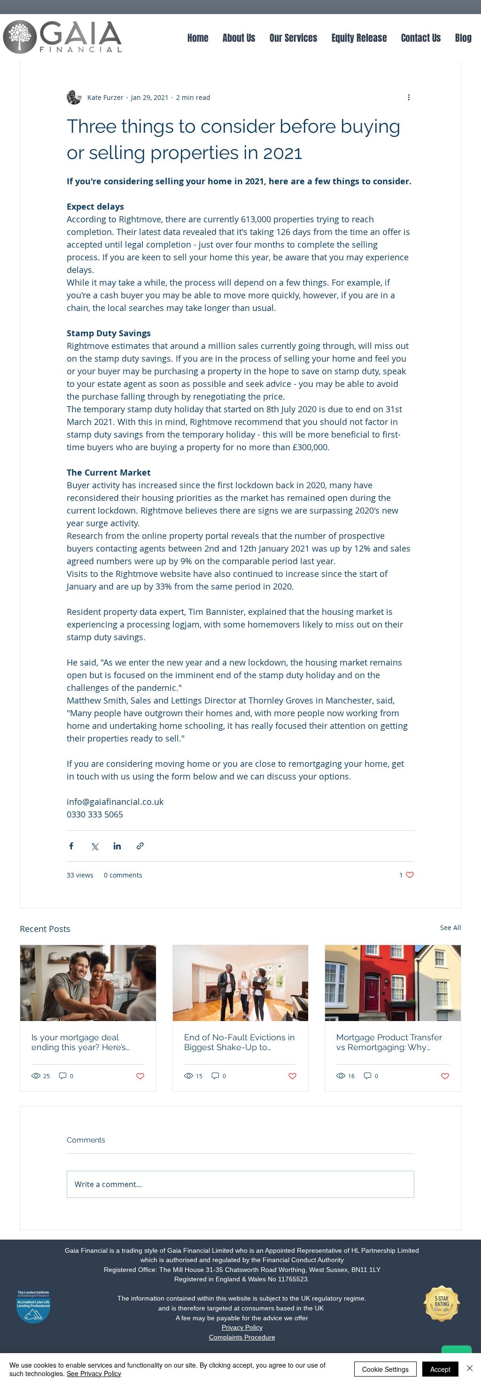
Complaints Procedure (242, 1337)
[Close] (469, 1369)
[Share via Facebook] (71, 845)
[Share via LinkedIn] (117, 845)
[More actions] (408, 97)
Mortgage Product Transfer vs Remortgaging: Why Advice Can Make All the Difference (389, 1042)
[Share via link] (140, 845)
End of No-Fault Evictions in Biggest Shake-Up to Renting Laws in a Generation (239, 1042)
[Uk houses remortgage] (393, 983)
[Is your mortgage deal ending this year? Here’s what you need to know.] (88, 983)
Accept (440, 1369)
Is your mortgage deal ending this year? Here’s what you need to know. (79, 1042)
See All (450, 927)
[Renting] (241, 983)
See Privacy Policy (94, 1373)
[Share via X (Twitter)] (94, 845)
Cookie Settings (385, 1369)
